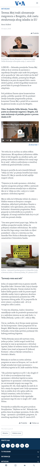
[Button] (35, 33)
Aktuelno (5, 9)
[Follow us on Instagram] (17, 446)
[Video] (25, 465)
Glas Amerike (10, 127)
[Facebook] (6, 465)
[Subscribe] (27, 446)
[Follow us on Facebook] (3, 446)
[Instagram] (15, 465)
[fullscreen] (37, 140)
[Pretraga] (34, 465)
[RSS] (22, 446)
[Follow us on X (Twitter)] (8, 446)
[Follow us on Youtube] (13, 446)
